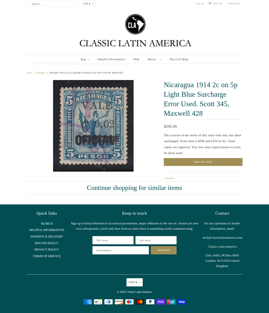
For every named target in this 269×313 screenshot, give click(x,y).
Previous (169, 178)
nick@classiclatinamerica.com (222, 237)
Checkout (234, 3)
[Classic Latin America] (134, 32)
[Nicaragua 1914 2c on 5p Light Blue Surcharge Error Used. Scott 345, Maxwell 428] (93, 126)
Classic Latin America (139, 291)
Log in (200, 3)
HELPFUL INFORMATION (46, 230)
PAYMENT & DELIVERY (46, 236)
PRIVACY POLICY (46, 249)
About (152, 59)
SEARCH (47, 223)
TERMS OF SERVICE (47, 256)
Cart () (217, 3)
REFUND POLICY (47, 243)
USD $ (86, 3)
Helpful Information (111, 59)
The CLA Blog (178, 59)
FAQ (136, 59)
